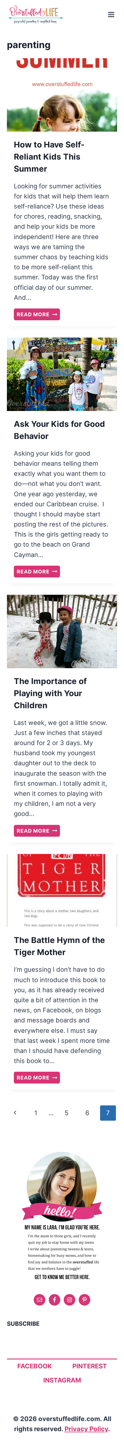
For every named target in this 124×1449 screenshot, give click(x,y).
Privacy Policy (86, 1429)
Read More (38, 315)
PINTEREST (89, 1366)
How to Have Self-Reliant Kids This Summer (49, 157)
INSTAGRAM (62, 1380)
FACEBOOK (34, 1366)
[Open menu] (111, 14)
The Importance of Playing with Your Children (50, 693)
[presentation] (62, 95)
